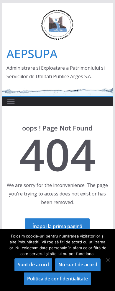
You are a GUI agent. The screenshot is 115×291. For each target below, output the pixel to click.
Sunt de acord (33, 264)
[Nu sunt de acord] (108, 260)
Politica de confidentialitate (57, 278)
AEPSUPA (32, 54)
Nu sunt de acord (77, 264)
